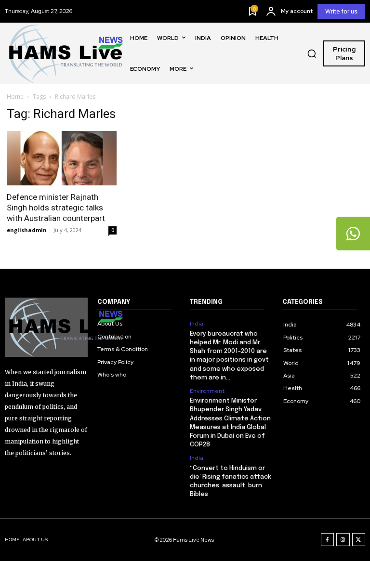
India (196, 323)
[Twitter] (359, 540)
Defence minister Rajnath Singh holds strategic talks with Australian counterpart (56, 207)
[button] (311, 53)
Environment (207, 391)
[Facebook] (327, 540)
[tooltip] (353, 233)
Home (15, 96)
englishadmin (27, 230)
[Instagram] (343, 540)
